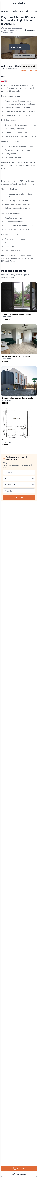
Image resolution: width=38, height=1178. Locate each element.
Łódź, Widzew (7, 317)
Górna (28, 11)
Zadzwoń (21, 1168)
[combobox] (5, 478)
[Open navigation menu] (4, 3)
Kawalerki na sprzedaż (9, 11)
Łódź (21, 11)
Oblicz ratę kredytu (30, 70)
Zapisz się (19, 497)
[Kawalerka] (19, 297)
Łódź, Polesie (7, 359)
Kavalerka (19, 3)
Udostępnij (31, 30)
